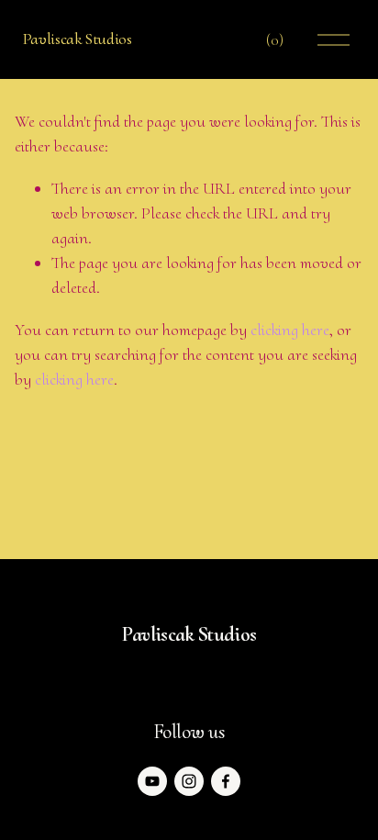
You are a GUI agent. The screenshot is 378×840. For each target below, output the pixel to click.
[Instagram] (189, 781)
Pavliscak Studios (77, 38)
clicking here (289, 329)
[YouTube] (152, 781)
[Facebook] (225, 781)
